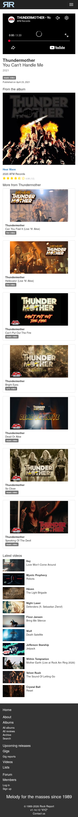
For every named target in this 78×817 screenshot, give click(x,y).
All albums (9, 727)
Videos (8, 761)
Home (7, 709)
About (7, 716)
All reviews (9, 731)
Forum (7, 774)
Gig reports (9, 756)
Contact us (39, 813)
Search (7, 738)
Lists (6, 767)
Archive (7, 735)
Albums (8, 722)
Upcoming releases (17, 745)
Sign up (7, 788)
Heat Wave (9, 169)
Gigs (6, 750)
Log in (6, 785)
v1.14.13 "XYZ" (39, 810)
